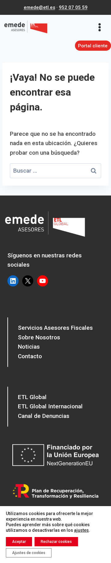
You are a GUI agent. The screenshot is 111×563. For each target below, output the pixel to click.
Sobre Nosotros (39, 337)
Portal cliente (93, 46)
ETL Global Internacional (50, 406)
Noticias (29, 346)
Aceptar (19, 541)
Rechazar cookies (56, 541)
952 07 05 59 (73, 7)
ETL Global (32, 397)
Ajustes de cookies (28, 553)
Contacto (30, 356)
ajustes (81, 530)
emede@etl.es (39, 7)
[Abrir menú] (101, 27)
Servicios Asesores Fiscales (55, 327)
